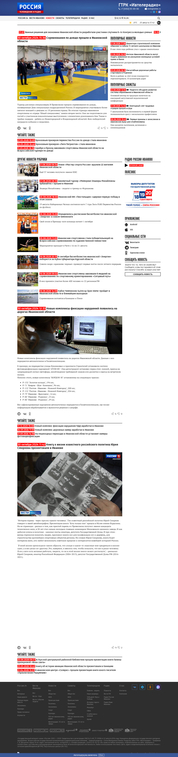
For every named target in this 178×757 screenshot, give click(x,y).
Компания (123, 694)
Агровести (21, 715)
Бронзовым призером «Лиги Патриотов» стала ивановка (66, 144)
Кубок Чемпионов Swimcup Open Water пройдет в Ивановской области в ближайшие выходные (74, 292)
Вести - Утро (37, 696)
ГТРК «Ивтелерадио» (140, 5)
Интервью (21, 694)
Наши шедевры (92, 694)
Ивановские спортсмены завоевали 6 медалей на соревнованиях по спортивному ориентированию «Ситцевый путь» (75, 275)
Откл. (101, 755)
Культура (20, 709)
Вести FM (107, 694)
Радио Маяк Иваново (108, 703)
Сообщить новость (142, 274)
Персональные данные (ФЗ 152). (56, 746)
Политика (51, 704)
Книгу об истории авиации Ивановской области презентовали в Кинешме (74, 666)
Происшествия (53, 700)
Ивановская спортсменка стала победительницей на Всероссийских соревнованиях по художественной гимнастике (76, 239)
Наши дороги (22, 697)
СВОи (89, 711)
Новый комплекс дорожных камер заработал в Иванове (64, 430)
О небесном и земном (92, 715)
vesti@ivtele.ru (154, 9)
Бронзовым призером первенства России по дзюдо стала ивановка (71, 140)
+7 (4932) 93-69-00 (130, 9)
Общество (52, 694)
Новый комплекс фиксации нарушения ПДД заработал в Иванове (69, 426)
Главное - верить (93, 691)
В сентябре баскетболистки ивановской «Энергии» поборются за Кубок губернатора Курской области (75, 258)
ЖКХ (50, 697)
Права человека (23, 712)
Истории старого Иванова (93, 703)
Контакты (122, 691)
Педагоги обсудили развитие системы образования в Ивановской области (134, 91)
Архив (89, 719)
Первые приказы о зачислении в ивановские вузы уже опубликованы (135, 120)
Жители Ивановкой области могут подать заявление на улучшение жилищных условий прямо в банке (135, 57)
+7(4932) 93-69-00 (93, 742)
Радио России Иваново (109, 698)
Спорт (50, 710)
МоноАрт (90, 707)
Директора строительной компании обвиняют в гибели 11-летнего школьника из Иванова (135, 44)
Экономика (21, 706)
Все (18, 691)
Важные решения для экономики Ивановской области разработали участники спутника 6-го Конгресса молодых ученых (69, 32)
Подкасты (107, 691)
